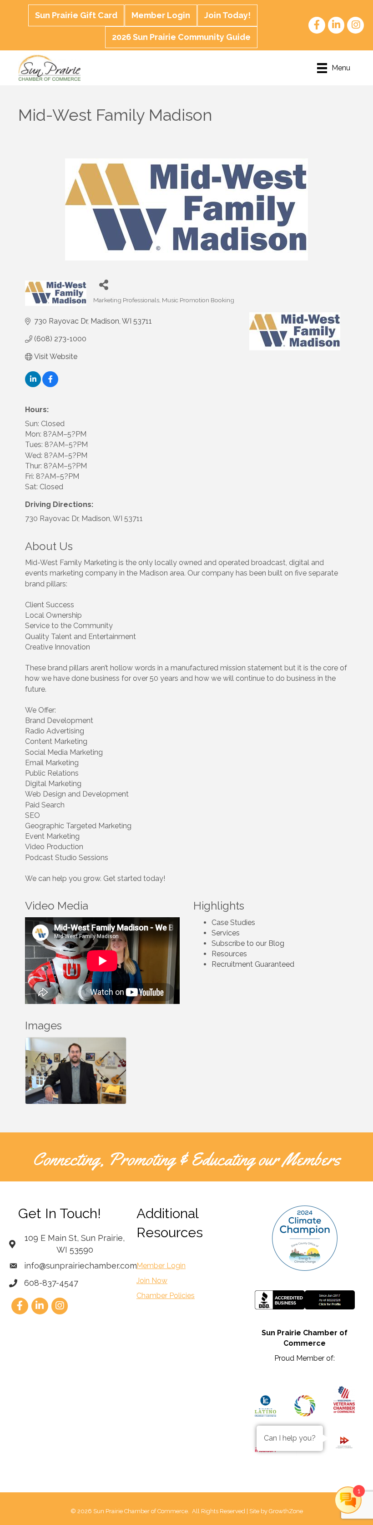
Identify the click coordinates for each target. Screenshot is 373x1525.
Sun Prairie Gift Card (76, 15)
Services (226, 933)
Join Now (151, 1280)
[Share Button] (103, 284)
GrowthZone (286, 1511)
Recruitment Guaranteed (253, 964)
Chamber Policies (165, 1295)
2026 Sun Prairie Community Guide (181, 37)
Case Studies (233, 922)
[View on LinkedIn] (33, 384)
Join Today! (227, 15)
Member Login (160, 15)
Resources (229, 953)
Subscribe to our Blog (248, 943)
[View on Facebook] (50, 384)
